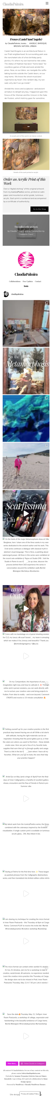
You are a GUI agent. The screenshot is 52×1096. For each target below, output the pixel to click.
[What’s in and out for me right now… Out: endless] (26, 608)
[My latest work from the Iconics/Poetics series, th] (26, 846)
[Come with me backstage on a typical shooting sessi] (26, 656)
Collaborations (14, 281)
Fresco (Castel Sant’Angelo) (26, 39)
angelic (33, 43)
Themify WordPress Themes (35, 1084)
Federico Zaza (33, 1076)
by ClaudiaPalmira (12, 43)
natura (25, 46)
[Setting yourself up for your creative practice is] (26, 751)
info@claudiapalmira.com (31, 1073)
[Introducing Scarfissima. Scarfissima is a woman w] (26, 513)
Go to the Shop (39, 209)
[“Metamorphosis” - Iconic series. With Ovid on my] (26, 418)
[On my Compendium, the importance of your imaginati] (26, 703)
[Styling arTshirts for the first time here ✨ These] (26, 893)
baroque (42, 43)
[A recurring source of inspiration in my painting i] (26, 371)
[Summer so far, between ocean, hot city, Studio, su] (26, 466)
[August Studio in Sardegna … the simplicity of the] (26, 323)
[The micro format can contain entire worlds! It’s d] (26, 988)
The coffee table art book (26, 226)
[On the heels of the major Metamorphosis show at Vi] (26, 561)
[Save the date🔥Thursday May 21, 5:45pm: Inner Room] (26, 1036)
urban (33, 46)
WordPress (19, 1084)
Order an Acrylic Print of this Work (24, 181)
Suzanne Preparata (21, 1076)
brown (17, 46)
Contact (38, 281)
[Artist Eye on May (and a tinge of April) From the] (26, 798)
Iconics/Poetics (17, 192)
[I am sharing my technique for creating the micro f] (26, 941)
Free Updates (28, 281)
